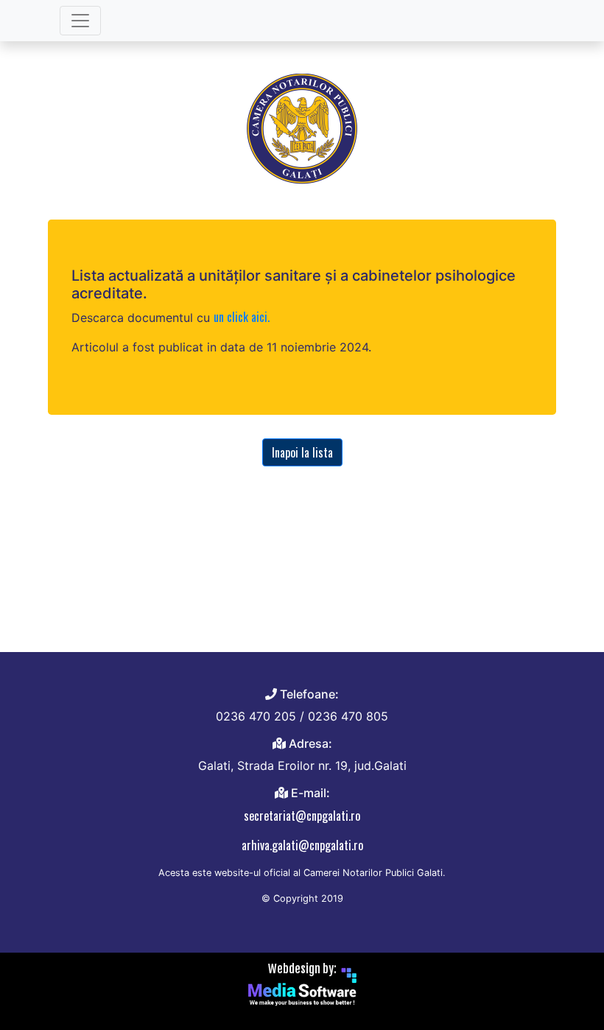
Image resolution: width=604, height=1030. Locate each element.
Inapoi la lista (302, 452)
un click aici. (242, 317)
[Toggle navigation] (80, 20)
